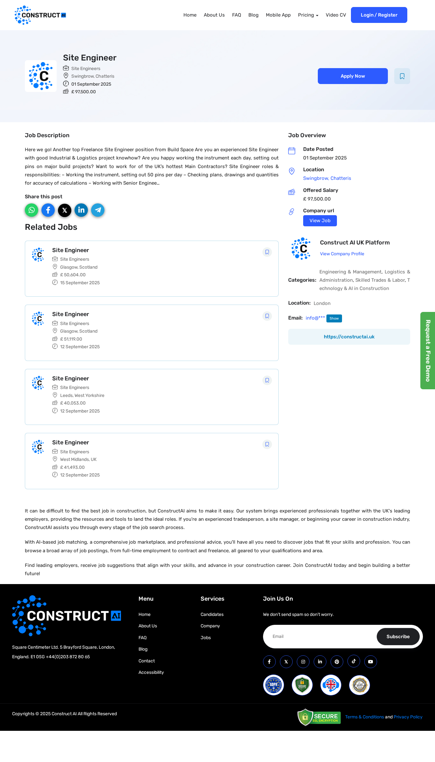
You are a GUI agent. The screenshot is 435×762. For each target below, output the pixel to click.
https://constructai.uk (349, 337)
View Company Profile (342, 254)
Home (189, 15)
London (322, 303)
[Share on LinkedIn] (81, 210)
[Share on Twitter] (64, 210)
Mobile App (278, 15)
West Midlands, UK (78, 459)
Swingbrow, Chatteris (92, 76)
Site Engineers (85, 68)
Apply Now (353, 76)
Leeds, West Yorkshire (82, 395)
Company (210, 626)
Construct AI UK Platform (355, 242)
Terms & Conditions (364, 717)
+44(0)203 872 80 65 (68, 657)
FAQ (236, 15)
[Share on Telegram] (97, 210)
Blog (253, 15)
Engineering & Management (350, 272)
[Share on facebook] (48, 210)
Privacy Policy (408, 717)
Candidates (212, 614)
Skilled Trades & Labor (380, 280)
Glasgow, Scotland (78, 267)
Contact (147, 661)
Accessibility (151, 672)
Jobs (206, 637)
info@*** (316, 318)
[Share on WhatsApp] (31, 210)
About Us (214, 15)
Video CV (336, 15)
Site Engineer (70, 250)
